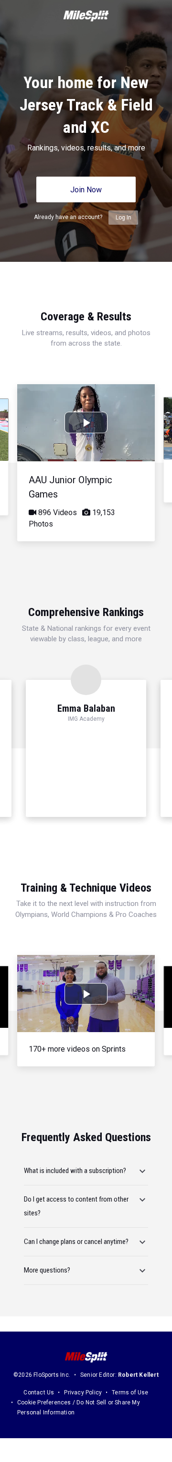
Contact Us (38, 1392)
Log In (123, 217)
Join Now (86, 189)
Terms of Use (130, 1392)
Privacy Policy (83, 1392)
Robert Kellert (138, 1375)
